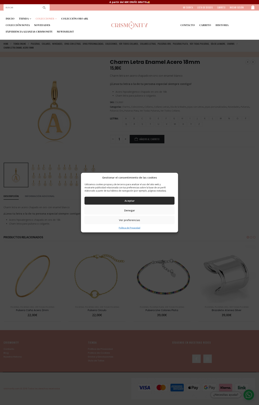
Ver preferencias (129, 220)
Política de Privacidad (129, 227)
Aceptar (130, 200)
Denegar (129, 210)
